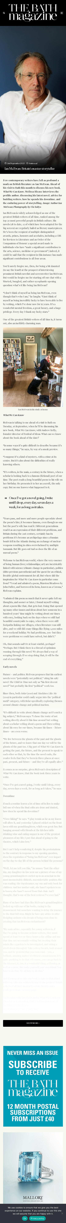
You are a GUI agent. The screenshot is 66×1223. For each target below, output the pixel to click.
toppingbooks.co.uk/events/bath (21, 1008)
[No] (62, 1213)
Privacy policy (37, 1218)
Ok (24, 1218)
